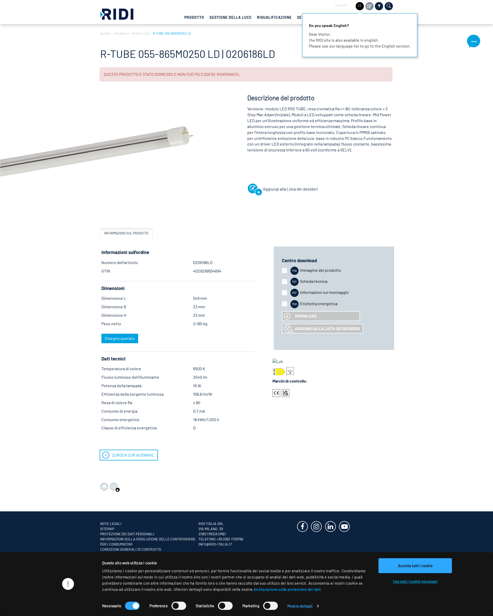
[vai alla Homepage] (117, 13)
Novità (341, 5)
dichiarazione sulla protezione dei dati (287, 589)
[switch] (179, 606)
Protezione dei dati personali (127, 534)
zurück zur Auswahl (133, 454)
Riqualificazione (274, 17)
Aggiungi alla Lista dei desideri (327, 328)
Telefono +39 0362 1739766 (220, 539)
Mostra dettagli (299, 606)
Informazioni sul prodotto (126, 233)
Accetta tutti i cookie (415, 565)
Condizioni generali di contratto (130, 549)
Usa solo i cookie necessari (415, 581)
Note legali (110, 523)
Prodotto (194, 17)
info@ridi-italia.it (215, 544)
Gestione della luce (231, 17)
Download (306, 315)
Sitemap (107, 529)
